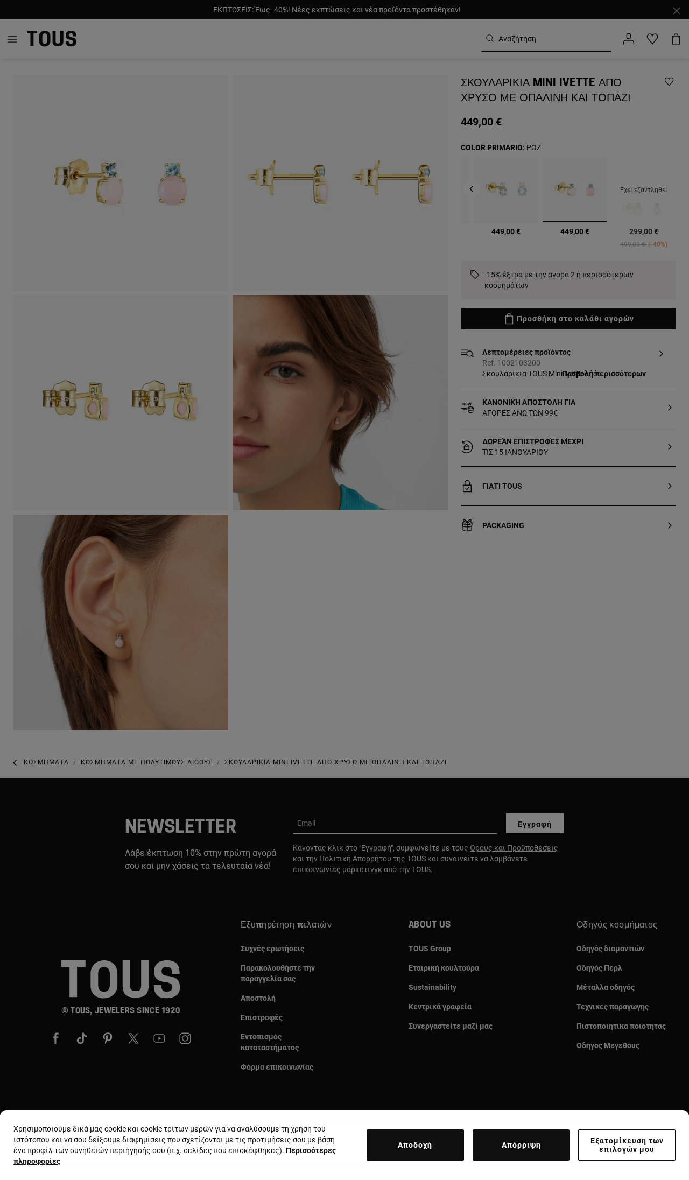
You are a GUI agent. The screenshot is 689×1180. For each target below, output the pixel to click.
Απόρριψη (521, 1145)
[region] (344, 1145)
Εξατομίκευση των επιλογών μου (627, 1145)
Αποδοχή (415, 1145)
